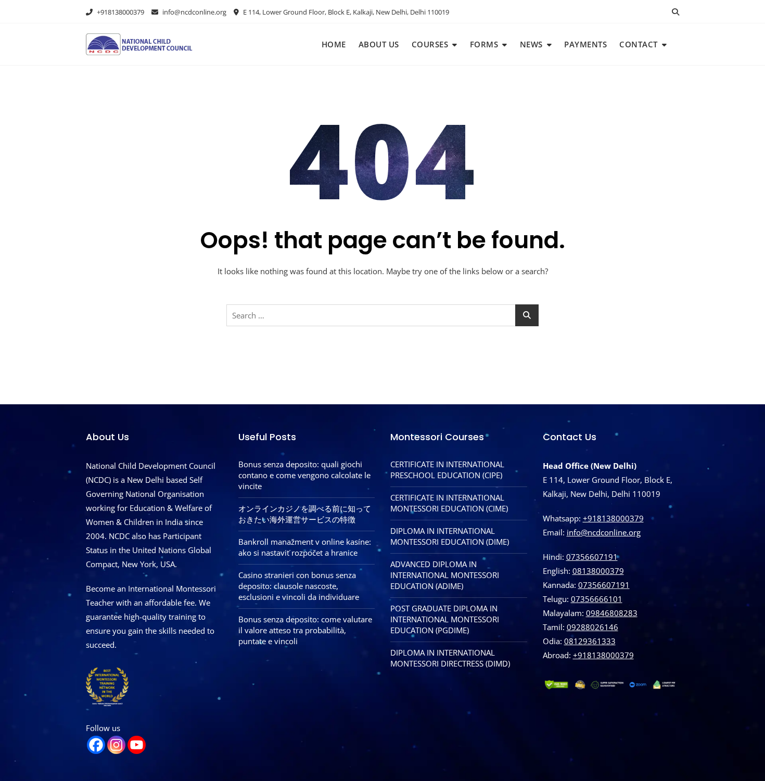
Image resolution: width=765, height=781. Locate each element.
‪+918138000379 (603, 655)
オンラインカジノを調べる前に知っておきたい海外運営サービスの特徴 (304, 513)
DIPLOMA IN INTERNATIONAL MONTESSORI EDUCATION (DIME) (449, 536)
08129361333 (590, 641)
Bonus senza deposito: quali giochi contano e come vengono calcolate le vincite (304, 475)
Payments (585, 44)
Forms (484, 44)
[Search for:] (382, 315)
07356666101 (596, 599)
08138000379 (598, 571)
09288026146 (592, 627)
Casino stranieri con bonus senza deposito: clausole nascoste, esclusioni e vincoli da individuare (298, 586)
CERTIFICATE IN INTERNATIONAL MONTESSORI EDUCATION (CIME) (449, 503)
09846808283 (612, 613)
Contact (638, 44)
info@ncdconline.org (193, 12)
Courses (430, 44)
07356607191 (592, 557)
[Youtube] (137, 745)
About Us (379, 44)
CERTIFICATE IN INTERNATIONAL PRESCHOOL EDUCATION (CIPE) (447, 469)
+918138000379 (119, 12)
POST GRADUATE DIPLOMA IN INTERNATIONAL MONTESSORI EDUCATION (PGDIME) (444, 619)
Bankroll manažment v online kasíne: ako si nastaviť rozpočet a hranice (304, 547)
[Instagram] (116, 745)
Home (334, 44)
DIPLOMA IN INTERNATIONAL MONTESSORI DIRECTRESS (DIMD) (450, 658)
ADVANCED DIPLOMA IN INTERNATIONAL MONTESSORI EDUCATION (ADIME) (444, 575)
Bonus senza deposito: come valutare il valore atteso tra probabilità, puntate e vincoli (305, 630)
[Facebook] (96, 745)
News (531, 44)
